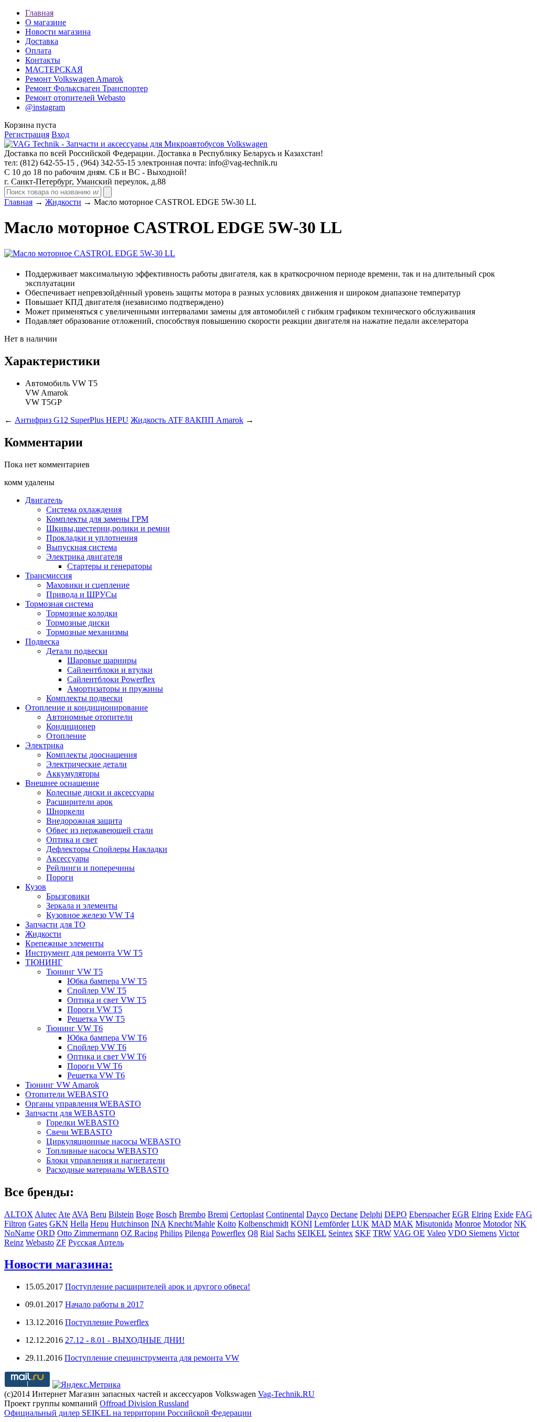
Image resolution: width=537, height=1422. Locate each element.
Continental (285, 1214)
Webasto (40, 1242)
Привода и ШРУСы (81, 594)
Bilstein (121, 1214)
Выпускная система (81, 547)
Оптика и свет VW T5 (106, 1000)
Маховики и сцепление (88, 585)
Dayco (317, 1214)
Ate (64, 1214)
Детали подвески (77, 651)
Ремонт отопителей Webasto (75, 97)
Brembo (192, 1214)
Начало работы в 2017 (104, 1304)
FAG (523, 1214)
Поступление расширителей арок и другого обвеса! (157, 1286)
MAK (403, 1223)
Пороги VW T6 (94, 1066)
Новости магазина (58, 31)
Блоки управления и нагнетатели (105, 1160)
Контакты (42, 60)
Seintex (340, 1233)
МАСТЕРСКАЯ (54, 69)
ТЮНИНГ (43, 962)
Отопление (66, 735)
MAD (381, 1223)
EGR (460, 1214)
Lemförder (331, 1223)
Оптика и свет (72, 839)
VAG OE (409, 1233)
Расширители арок (79, 801)
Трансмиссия (48, 575)
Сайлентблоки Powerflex (111, 679)
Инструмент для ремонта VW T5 (84, 952)
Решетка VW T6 (96, 1075)
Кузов (35, 886)
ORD (46, 1233)
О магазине (45, 22)
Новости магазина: (58, 1264)
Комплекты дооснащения (91, 754)
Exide (503, 1214)
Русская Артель (96, 1242)
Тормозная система (59, 603)
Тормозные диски (78, 622)
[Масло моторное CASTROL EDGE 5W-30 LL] (89, 253)
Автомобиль (47, 383)
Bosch (166, 1214)
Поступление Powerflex (107, 1322)
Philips (171, 1233)
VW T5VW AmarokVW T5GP (61, 393)
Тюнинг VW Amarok (62, 1084)
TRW (382, 1233)
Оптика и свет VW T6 (106, 1056)
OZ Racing (139, 1233)
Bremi (218, 1214)
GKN (58, 1223)
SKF (363, 1233)
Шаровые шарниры (102, 660)
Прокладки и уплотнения (91, 537)
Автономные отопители (89, 717)
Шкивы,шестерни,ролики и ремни (108, 528)
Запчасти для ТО (55, 924)
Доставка (41, 41)
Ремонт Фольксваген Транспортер (86, 88)
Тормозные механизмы (87, 632)
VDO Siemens (472, 1233)
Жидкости (63, 202)
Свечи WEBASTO (79, 1132)
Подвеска (42, 641)
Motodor (497, 1223)
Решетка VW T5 (96, 1018)
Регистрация (26, 134)
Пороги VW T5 (94, 1009)
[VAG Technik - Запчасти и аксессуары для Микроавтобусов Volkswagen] (135, 143)
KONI (301, 1223)
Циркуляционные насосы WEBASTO (113, 1141)
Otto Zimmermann (88, 1233)
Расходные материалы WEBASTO (107, 1169)
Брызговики (68, 896)
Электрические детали (86, 764)
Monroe (468, 1223)
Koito (226, 1223)
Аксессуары (67, 858)
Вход (60, 134)
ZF (61, 1242)
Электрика (44, 745)
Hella (79, 1223)
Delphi (371, 1214)
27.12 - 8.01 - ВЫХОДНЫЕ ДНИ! (125, 1340)
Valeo (436, 1233)
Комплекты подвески (84, 698)
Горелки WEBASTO (82, 1122)
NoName (19, 1233)
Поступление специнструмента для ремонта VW (152, 1357)
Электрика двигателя (84, 556)
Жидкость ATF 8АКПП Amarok (187, 419)
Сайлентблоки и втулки (110, 669)
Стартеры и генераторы (109, 566)
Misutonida (434, 1223)
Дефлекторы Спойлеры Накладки (106, 849)
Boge (145, 1214)
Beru (98, 1214)
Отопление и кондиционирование (86, 707)
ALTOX (18, 1214)
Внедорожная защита (84, 820)
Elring (481, 1214)
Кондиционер (70, 726)
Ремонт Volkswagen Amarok (74, 78)
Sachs (285, 1233)
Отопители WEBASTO (67, 1094)
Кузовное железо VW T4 (90, 915)
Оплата (38, 50)
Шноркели (65, 811)
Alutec (46, 1214)
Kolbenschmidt (263, 1223)
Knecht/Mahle (191, 1223)
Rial (267, 1233)
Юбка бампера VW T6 (107, 1037)
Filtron (15, 1223)
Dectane (344, 1214)
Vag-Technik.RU (286, 1394)
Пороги (59, 877)
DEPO (395, 1214)
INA (158, 1223)
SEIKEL (311, 1233)
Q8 (253, 1233)
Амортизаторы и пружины (115, 688)
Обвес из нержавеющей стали (99, 830)
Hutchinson (130, 1223)
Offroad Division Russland (144, 1403)
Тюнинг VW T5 (74, 971)
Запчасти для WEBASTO (70, 1113)
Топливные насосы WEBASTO (102, 1150)
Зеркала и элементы (81, 905)
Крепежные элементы (64, 943)
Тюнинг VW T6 (74, 1028)
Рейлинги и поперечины (90, 867)
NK (520, 1223)
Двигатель (43, 500)
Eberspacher (429, 1214)
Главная (39, 12)
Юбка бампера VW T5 (107, 981)
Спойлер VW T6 (96, 1047)
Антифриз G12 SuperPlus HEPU (71, 419)
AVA (80, 1214)
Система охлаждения (84, 509)
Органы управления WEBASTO (83, 1103)
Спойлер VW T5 (96, 990)
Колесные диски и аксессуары (100, 792)
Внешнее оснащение (62, 783)
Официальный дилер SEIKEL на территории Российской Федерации (128, 1412)
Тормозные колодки (81, 613)
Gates (37, 1223)
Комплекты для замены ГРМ (97, 519)
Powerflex (228, 1233)
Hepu (99, 1223)
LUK (360, 1223)
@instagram (45, 107)
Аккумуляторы (73, 773)
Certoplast (247, 1214)
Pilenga (197, 1233)
